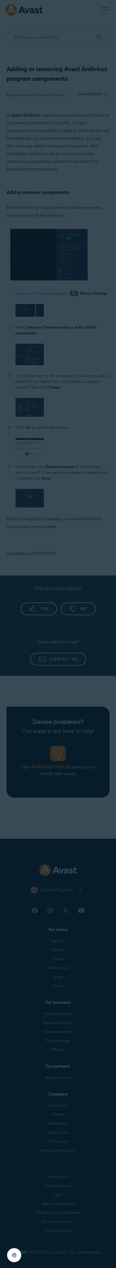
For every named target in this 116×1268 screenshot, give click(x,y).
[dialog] (58, 634)
